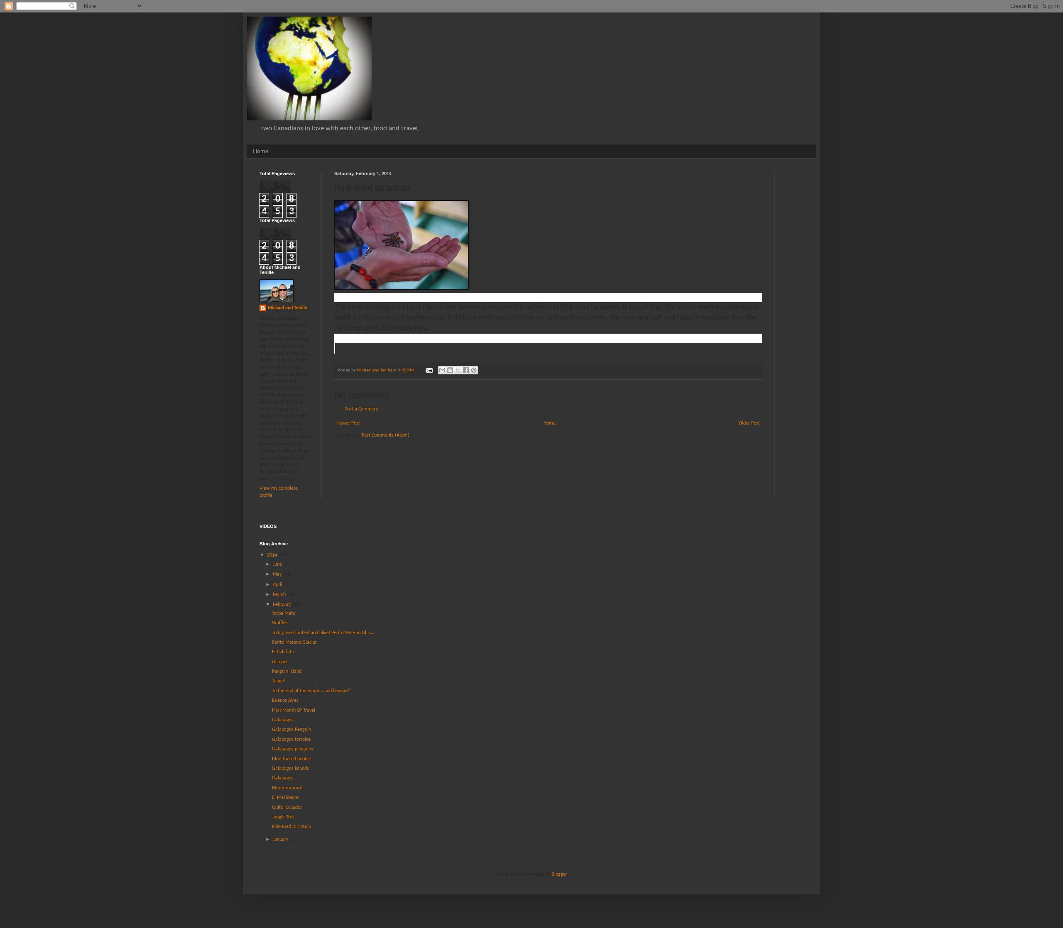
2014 (272, 555)
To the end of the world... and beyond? (311, 691)
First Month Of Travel (293, 710)
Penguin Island (286, 671)
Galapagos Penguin (291, 729)
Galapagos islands (290, 768)
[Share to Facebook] (466, 370)
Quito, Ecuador (287, 807)
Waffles (280, 622)
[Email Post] (429, 370)
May (278, 574)
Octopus (280, 661)
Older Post (749, 423)
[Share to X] (458, 370)
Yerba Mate (283, 613)
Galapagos (283, 720)
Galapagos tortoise (291, 739)
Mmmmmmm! (287, 788)
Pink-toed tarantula (291, 826)
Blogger (559, 874)
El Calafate (283, 652)
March (280, 594)
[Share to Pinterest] (474, 370)
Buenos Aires (285, 700)
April (278, 584)
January (281, 839)
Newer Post (348, 423)
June (278, 564)
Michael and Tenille (287, 307)
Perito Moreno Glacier (294, 642)
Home (261, 151)
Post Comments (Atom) (385, 435)
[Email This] (442, 370)
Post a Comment (361, 409)
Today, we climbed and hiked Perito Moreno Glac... (323, 632)
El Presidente (285, 797)
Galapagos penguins (292, 749)
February (282, 604)
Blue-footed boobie (291, 759)
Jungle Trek (283, 817)
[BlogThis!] (450, 370)
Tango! (279, 681)
